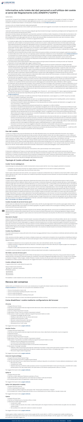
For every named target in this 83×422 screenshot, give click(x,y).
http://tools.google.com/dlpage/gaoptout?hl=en (18, 199)
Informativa (63, 420)
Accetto (69, 420)
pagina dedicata (26, 325)
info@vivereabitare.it (50, 22)
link (60, 243)
